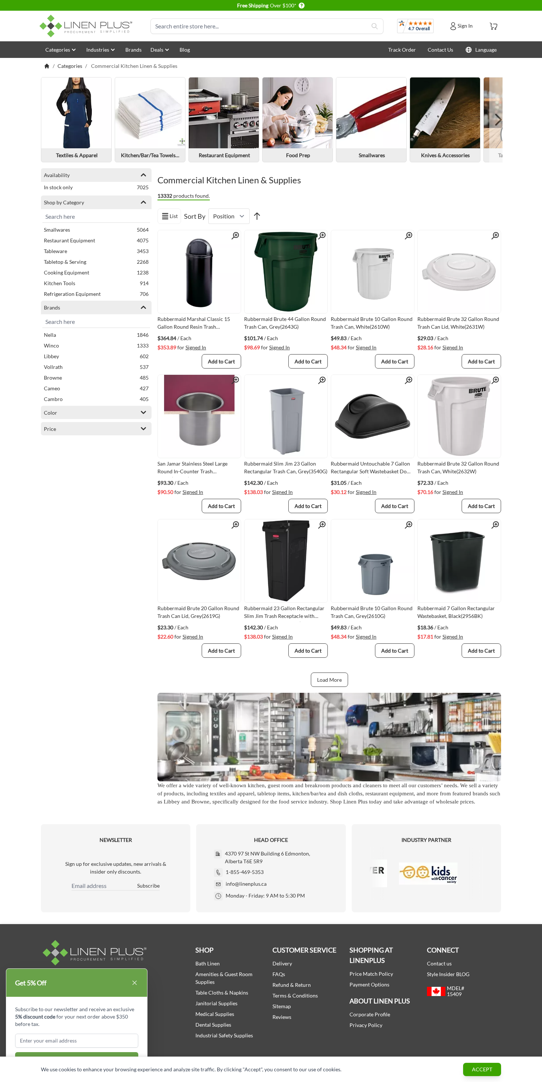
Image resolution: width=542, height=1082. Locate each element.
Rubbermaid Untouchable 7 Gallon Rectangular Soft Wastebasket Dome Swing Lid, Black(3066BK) (372, 468)
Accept (482, 1069)
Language (486, 49)
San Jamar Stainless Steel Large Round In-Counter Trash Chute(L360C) (192, 468)
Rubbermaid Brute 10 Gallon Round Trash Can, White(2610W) (372, 323)
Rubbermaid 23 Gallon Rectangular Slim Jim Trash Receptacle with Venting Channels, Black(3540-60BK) (284, 613)
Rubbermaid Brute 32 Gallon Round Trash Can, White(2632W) (458, 467)
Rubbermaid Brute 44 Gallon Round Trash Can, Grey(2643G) (285, 323)
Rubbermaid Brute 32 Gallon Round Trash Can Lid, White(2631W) (458, 323)
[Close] (134, 982)
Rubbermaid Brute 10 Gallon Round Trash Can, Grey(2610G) (372, 612)
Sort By (194, 216)
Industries (97, 49)
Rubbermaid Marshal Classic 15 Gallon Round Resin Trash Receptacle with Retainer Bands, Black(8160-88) (194, 324)
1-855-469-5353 (245, 872)
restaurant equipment (389, 793)
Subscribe (148, 885)
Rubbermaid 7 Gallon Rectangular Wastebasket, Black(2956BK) (456, 612)
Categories (57, 49)
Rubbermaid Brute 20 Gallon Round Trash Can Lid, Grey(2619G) (198, 612)
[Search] (374, 26)
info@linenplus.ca (246, 884)
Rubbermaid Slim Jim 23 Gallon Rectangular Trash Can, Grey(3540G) (285, 467)
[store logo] (87, 26)
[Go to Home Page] (47, 66)
